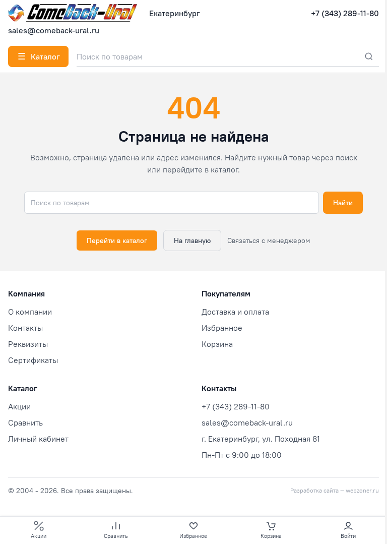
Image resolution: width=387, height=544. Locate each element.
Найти (343, 202)
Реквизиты (28, 344)
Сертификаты (33, 360)
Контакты (25, 328)
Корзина (217, 344)
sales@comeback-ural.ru (53, 30)
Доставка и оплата (235, 312)
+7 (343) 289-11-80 (345, 13)
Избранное (222, 328)
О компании (30, 312)
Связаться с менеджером (268, 240)
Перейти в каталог (117, 240)
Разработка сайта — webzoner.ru (334, 490)
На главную (192, 240)
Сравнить (25, 422)
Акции (19, 406)
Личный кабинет (38, 439)
